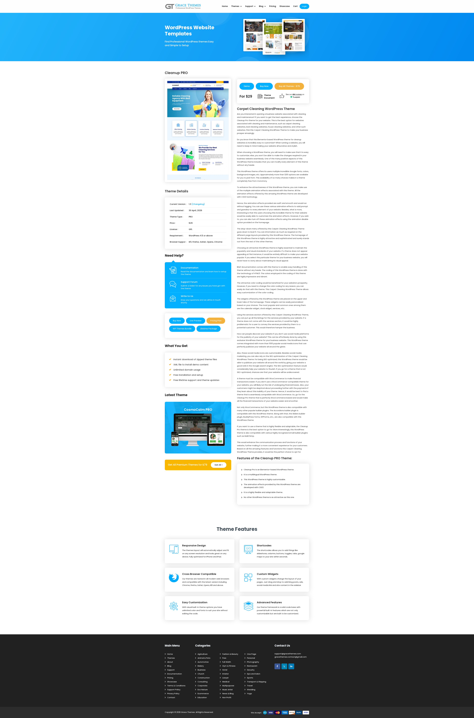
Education (202, 697)
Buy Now (177, 320)
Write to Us (187, 296)
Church (201, 673)
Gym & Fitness (228, 666)
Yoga (249, 693)
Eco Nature (203, 689)
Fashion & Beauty (230, 654)
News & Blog (228, 693)
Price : (173, 223)
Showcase (284, 6)
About (170, 662)
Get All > (219, 464)
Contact (171, 697)
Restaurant (252, 666)
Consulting (202, 681)
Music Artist (227, 689)
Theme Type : (176, 216)
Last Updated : (177, 210)
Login (304, 6)
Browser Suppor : (178, 241)
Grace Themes (188, 712)
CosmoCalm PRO (198, 409)
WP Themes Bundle (182, 328)
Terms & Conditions (176, 685)
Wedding (251, 689)
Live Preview (195, 320)
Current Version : (178, 204)
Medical (225, 681)
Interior (225, 673)
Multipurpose (228, 685)
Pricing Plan (215, 320)
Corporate (202, 685)
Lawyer (225, 677)
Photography (253, 662)
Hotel (224, 670)
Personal (251, 658)
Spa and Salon (253, 673)
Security (250, 670)
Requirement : (177, 235)
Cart (295, 6)
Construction (204, 677)
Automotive (203, 662)
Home (225, 6)
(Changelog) (198, 204)
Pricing (272, 6)
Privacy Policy (173, 693)
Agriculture (202, 654)
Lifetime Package (208, 328)
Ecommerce (203, 693)
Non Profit (226, 697)
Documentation (189, 267)
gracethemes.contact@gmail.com (291, 657)
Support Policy (173, 689)
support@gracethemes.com (288, 653)
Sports (250, 677)
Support (249, 6)
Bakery (201, 666)
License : (174, 229)
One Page (251, 654)
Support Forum (189, 281)
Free (224, 658)
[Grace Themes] (183, 7)
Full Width (226, 662)
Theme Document (269, 96)
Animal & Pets (204, 658)
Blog (261, 6)
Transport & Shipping (256, 681)
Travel (250, 685)
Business (202, 670)
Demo (247, 86)
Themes (235, 6)
